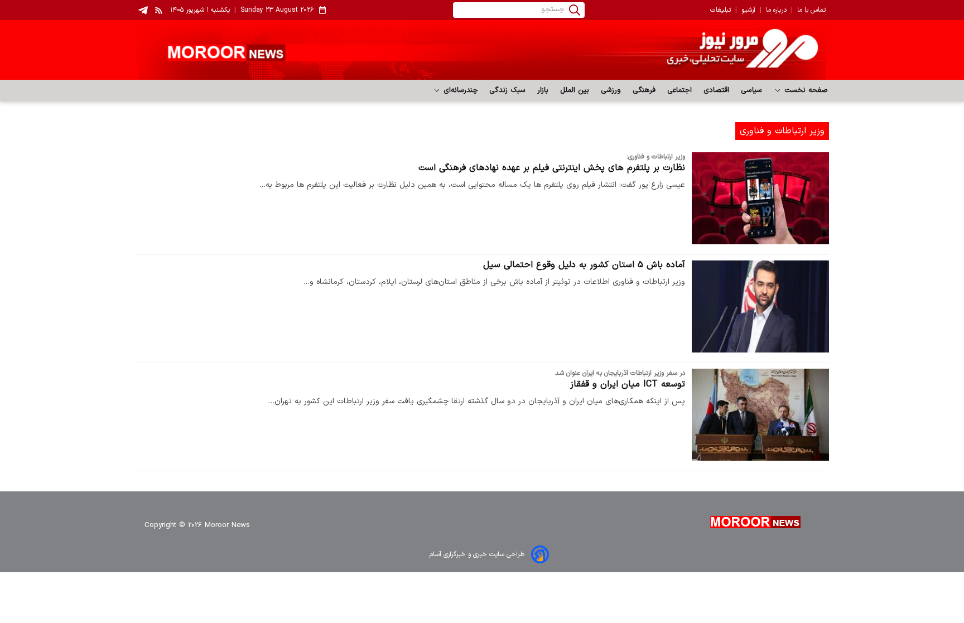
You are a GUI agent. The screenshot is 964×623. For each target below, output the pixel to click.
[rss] (159, 10)
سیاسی (752, 90)
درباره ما (776, 10)
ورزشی (611, 90)
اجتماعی (679, 90)
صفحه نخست (805, 90)
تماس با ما (811, 10)
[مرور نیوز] (482, 50)
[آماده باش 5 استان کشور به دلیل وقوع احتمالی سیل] (760, 306)
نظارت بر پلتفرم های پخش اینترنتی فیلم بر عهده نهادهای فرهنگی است (551, 168)
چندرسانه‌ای (459, 90)
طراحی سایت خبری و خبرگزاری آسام (477, 554)
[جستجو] (575, 10)
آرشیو (748, 10)
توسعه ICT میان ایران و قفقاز (627, 384)
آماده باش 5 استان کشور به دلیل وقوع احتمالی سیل (584, 265)
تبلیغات (720, 10)
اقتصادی (716, 90)
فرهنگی (644, 90)
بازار (543, 90)
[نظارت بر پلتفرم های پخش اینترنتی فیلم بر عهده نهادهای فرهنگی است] (760, 198)
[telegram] (143, 10)
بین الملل (575, 90)
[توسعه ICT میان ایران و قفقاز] (760, 415)
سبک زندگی (507, 90)
